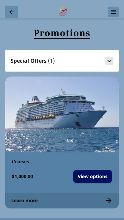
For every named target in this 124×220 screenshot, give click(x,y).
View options (92, 176)
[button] (62, 61)
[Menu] (113, 12)
